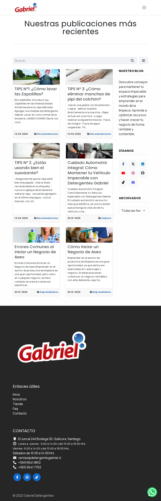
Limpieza (106, 217)
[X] (133, 164)
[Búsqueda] (132, 60)
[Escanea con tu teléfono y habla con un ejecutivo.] (152, 492)
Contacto (20, 413)
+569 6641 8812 (29, 462)
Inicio (16, 394)
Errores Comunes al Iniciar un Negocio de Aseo (35, 252)
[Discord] (133, 182)
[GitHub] (143, 173)
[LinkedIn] (143, 164)
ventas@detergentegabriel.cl (39, 458)
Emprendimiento (49, 291)
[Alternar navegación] (144, 7)
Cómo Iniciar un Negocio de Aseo (84, 249)
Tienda (18, 404)
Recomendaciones (47, 133)
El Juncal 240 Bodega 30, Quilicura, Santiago (49, 439)
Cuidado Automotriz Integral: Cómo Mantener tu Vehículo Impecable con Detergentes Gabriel (89, 173)
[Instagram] (133, 173)
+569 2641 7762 (29, 467)
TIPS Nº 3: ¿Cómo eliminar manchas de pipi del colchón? (89, 94)
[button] (143, 60)
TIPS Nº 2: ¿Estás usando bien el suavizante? (30, 167)
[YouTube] (123, 173)
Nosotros (20, 399)
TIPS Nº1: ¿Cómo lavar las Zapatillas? (36, 91)
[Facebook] (123, 164)
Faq (15, 408)
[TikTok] (123, 182)
